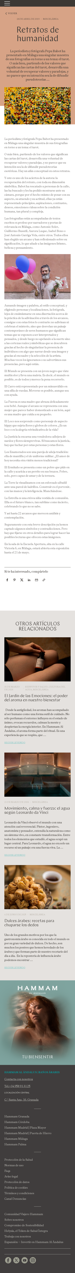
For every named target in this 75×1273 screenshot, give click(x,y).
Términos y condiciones (19, 1193)
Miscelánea (50, 19)
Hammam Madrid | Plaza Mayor (25, 1127)
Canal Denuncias (15, 1199)
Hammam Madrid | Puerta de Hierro (27, 1133)
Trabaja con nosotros (17, 1236)
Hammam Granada (16, 1116)
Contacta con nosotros (18, 1079)
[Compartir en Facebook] (7, 580)
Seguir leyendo (14, 742)
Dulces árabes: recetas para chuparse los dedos (29, 923)
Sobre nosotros (14, 1220)
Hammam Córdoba (16, 1122)
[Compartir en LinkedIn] (29, 580)
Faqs (7, 1171)
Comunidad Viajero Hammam (23, 1214)
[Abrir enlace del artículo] (44, 580)
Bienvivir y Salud (36, 686)
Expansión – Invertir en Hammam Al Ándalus (33, 1242)
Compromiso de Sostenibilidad (24, 1225)
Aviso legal (11, 1176)
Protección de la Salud (18, 1160)
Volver (12, 13)
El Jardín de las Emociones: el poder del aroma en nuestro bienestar (36, 698)
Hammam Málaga (16, 1139)
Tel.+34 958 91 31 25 (17, 1086)
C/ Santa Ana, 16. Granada (21, 1100)
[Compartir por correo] (36, 580)
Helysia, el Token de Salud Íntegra (26, 1231)
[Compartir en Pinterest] (14, 580)
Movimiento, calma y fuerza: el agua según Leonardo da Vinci (37, 810)
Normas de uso (14, 1165)
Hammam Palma (15, 1144)
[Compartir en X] (22, 580)
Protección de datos (16, 1182)
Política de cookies (16, 1187)
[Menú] (7, 3)
